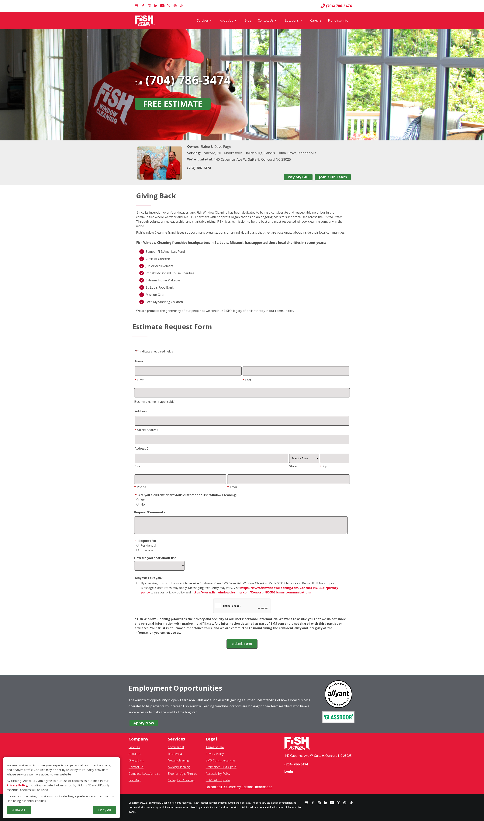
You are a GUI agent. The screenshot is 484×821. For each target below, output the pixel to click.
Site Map (134, 780)
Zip (323, 466)
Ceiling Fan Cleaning (181, 780)
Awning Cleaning (179, 767)
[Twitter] (168, 6)
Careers (315, 20)
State (293, 466)
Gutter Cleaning (178, 760)
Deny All (104, 810)
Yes (142, 500)
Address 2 (141, 448)
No (142, 504)
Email (232, 487)
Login (288, 771)
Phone (140, 487)
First (139, 380)
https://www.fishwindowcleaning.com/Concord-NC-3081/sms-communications (251, 592)
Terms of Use (215, 747)
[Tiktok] (181, 6)
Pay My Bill (298, 177)
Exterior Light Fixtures (182, 773)
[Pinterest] (175, 6)
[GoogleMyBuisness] (136, 6)
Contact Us (265, 20)
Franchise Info (338, 20)
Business (146, 550)
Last (247, 380)
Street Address (146, 430)
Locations (292, 20)
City (137, 466)
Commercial (176, 747)
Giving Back (136, 760)
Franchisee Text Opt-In (221, 767)
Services (203, 20)
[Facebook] (143, 6)
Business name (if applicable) (154, 402)
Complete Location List (144, 773)
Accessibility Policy (218, 773)
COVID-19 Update (218, 780)
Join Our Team (333, 177)
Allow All (18, 810)
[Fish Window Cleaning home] (145, 20)
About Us (226, 20)
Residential (148, 545)
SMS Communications (220, 760)
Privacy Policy (215, 754)
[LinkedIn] (156, 6)
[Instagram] (149, 6)
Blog (248, 20)
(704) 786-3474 (339, 6)
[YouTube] (162, 6)
